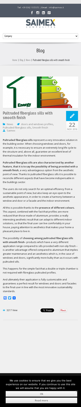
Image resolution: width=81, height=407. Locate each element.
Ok (41, 394)
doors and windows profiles (37, 124)
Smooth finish (40, 127)
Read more (41, 400)
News (28, 60)
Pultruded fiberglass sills (17, 127)
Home (14, 60)
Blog (21, 60)
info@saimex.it (56, 7)
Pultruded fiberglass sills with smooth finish (28, 115)
